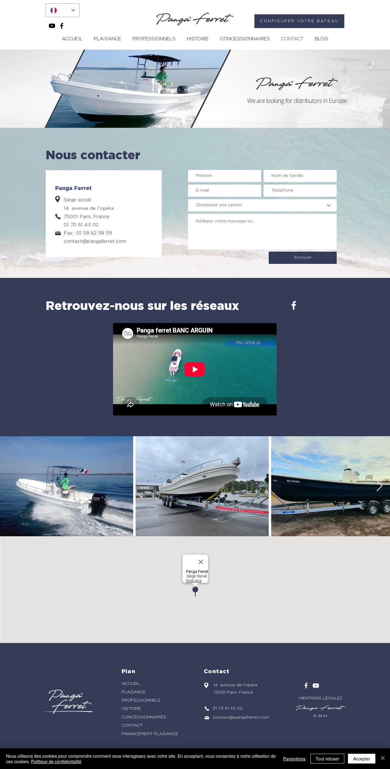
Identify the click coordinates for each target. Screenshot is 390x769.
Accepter (361, 759)
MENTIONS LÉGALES (320, 698)
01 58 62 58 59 (94, 233)
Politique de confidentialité (56, 761)
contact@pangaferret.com (95, 241)
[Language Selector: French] (63, 10)
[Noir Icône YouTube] (52, 26)
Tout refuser (327, 759)
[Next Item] (379, 486)
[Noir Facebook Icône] (62, 26)
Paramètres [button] (294, 759)
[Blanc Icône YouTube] (316, 685)
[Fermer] (382, 758)
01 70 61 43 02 (81, 224)
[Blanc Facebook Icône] (294, 305)
